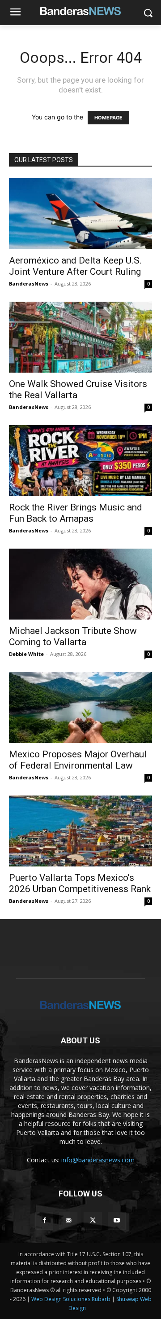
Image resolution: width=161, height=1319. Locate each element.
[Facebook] (44, 1221)
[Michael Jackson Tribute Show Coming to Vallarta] (80, 584)
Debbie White (26, 654)
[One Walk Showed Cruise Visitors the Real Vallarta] (80, 337)
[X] (93, 1221)
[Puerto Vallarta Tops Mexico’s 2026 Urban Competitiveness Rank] (80, 831)
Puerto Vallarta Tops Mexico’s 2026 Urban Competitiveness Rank (80, 883)
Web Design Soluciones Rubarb (70, 1299)
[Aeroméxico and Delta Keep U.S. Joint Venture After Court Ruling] (80, 213)
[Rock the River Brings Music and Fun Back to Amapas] (80, 460)
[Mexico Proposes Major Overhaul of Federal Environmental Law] (80, 707)
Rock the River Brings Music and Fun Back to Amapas (75, 513)
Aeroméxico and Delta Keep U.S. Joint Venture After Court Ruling (75, 266)
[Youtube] (117, 1221)
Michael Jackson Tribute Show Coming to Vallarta (73, 636)
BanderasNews (28, 283)
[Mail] (68, 1221)
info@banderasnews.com (98, 1160)
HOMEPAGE (108, 117)
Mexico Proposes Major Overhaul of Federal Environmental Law (78, 760)
